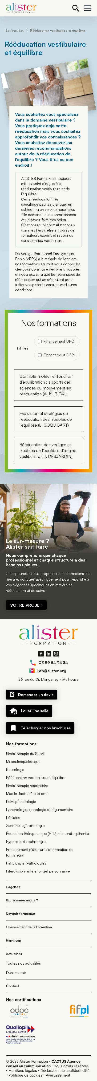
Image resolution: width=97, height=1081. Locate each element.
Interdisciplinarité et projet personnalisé (38, 871)
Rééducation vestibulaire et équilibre (57, 30)
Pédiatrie (13, 817)
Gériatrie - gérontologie (25, 825)
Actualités (14, 954)
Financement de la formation (29, 927)
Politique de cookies (25, 1075)
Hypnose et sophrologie (26, 841)
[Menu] (87, 8)
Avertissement (58, 1075)
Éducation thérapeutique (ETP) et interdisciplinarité (47, 833)
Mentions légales (22, 1070)
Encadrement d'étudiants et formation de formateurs (39, 852)
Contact (12, 986)
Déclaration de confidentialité (64, 1070)
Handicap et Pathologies (26, 863)
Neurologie (15, 769)
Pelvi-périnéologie (21, 801)
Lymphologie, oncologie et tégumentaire (39, 809)
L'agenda (13, 887)
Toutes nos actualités (23, 963)
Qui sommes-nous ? (22, 900)
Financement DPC (59, 341)
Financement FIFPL (60, 355)
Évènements (16, 972)
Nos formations (14, 30)
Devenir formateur (20, 914)
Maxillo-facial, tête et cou (27, 793)
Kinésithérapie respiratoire (27, 785)
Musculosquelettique (23, 761)
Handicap (13, 940)
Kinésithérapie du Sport (25, 753)
